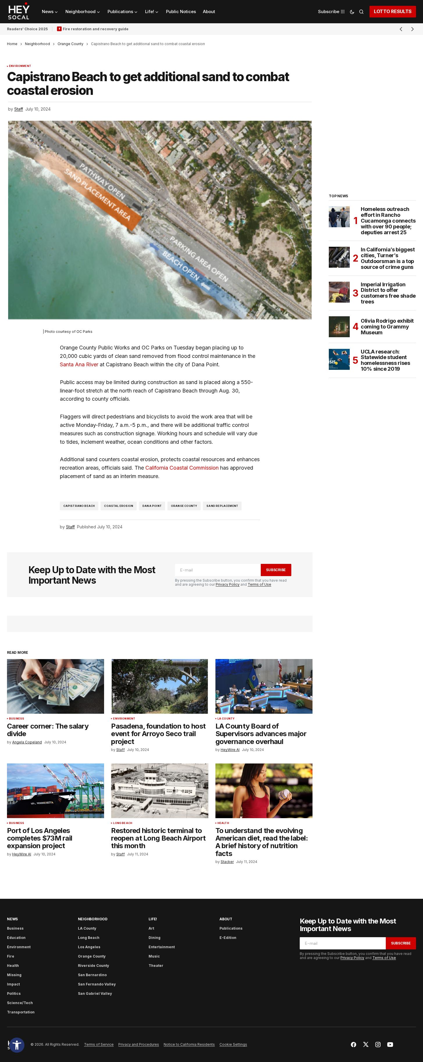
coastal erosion (118, 505)
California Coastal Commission (182, 468)
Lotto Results (393, 11)
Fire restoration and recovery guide (95, 29)
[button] (16, 1045)
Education (16, 937)
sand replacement (222, 505)
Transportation (21, 1012)
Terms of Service (99, 1044)
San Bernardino (92, 975)
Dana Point (152, 505)
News (12, 919)
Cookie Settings (233, 1044)
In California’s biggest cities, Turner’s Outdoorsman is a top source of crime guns (388, 258)
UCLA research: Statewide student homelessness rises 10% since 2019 (385, 360)
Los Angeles (89, 947)
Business (16, 718)
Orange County (70, 44)
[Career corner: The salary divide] (55, 686)
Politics (14, 993)
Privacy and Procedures (138, 1044)
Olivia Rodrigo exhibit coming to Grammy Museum (387, 326)
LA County (226, 718)
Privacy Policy (228, 584)
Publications (230, 928)
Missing (14, 975)
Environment (20, 66)
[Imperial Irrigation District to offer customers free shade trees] (339, 292)
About (225, 919)
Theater (156, 965)
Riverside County (93, 965)
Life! (153, 919)
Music (154, 956)
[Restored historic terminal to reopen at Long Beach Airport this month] (159, 790)
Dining (154, 937)
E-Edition (227, 937)
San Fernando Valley (97, 984)
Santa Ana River (79, 364)
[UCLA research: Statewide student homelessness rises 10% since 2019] (339, 359)
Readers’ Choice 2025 (27, 29)
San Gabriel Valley (95, 993)
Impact (13, 984)
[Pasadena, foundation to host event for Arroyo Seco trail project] (159, 686)
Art (151, 928)
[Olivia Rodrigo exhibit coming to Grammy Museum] (339, 326)
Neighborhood (37, 44)
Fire (10, 956)
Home (12, 44)
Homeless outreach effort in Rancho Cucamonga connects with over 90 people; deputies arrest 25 (388, 220)
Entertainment (162, 947)
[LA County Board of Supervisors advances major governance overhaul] (264, 686)
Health (223, 823)
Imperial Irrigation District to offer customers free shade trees (388, 293)
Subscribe (276, 570)
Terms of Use (259, 584)
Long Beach (122, 823)
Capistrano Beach (79, 505)
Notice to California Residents (189, 1044)
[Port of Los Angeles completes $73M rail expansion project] (55, 790)
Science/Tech (20, 1003)
